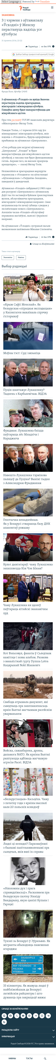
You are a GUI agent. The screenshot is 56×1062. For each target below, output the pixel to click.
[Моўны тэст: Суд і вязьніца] (28, 336)
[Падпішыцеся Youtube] (23, 1015)
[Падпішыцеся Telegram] (48, 1015)
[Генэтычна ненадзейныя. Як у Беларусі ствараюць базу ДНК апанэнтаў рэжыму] (28, 502)
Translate (45, 2)
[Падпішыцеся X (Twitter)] (16, 1015)
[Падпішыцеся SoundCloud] (35, 1015)
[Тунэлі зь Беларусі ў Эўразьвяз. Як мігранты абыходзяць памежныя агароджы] (28, 924)
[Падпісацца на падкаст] (29, 1015)
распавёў (16, 120)
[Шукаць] (45, 1058)
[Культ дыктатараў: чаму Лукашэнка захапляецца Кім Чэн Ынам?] (28, 547)
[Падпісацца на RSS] (4, 1022)
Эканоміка (8, 15)
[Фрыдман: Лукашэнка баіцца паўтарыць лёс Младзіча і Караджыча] (28, 413)
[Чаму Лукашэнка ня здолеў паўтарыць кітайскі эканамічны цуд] (28, 588)
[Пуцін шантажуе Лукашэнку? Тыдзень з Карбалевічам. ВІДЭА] (28, 372)
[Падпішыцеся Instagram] (42, 1015)
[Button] (31, 46)
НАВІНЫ (12, 1059)
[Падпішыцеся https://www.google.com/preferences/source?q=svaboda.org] (4, 1015)
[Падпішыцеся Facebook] (10, 1015)
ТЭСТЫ (29, 1059)
